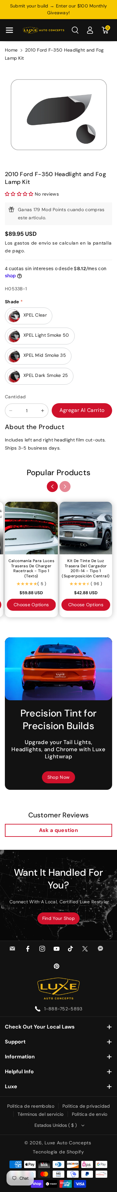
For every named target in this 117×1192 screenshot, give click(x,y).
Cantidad (15, 397)
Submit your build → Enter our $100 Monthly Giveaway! (58, 9)
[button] (9, 30)
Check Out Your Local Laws (40, 1026)
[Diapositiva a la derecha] (65, 486)
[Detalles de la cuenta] (90, 30)
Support (15, 1041)
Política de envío (90, 1114)
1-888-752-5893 (63, 1009)
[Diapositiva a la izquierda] (52, 486)
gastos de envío (32, 243)
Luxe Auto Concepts (68, 1143)
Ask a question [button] (58, 830)
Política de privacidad (86, 1106)
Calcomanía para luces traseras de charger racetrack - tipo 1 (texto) (31, 569)
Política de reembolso (30, 1106)
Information (20, 1056)
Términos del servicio (40, 1114)
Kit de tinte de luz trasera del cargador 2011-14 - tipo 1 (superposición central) (86, 569)
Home (11, 50)
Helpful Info (19, 1071)
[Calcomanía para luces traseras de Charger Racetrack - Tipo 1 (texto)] (31, 528)
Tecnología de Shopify (58, 1152)
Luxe (11, 1086)
